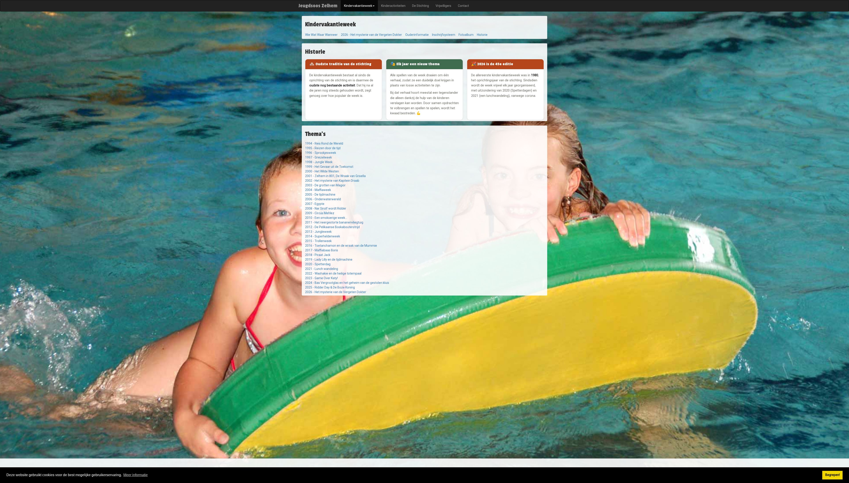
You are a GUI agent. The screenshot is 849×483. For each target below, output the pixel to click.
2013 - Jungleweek (318, 231)
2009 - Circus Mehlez (319, 213)
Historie (482, 34)
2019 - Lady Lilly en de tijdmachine (328, 259)
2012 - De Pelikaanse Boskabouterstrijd (332, 227)
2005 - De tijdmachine (320, 194)
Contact (463, 6)
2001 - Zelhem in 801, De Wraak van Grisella (335, 176)
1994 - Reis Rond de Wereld (324, 143)
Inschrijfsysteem (443, 34)
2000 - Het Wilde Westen (322, 171)
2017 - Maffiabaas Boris (321, 250)
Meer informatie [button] (135, 475)
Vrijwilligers (443, 6)
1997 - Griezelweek (318, 157)
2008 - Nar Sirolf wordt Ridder (325, 208)
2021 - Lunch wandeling (321, 269)
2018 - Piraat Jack (317, 255)
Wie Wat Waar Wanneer (321, 34)
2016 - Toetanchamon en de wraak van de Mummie (341, 245)
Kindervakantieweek (358, 6)
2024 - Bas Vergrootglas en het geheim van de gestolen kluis (347, 282)
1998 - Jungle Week (319, 162)
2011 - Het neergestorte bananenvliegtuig (334, 222)
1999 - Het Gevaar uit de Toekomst (329, 166)
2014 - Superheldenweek (322, 236)
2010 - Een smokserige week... (326, 218)
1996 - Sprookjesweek (320, 153)
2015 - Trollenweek (318, 241)
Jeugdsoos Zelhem (317, 6)
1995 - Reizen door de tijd (322, 148)
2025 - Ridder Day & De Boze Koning (330, 287)
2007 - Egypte (314, 204)
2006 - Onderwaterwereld (323, 199)
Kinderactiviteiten (393, 6)
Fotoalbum (466, 34)
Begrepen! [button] (832, 475)
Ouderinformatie (417, 34)
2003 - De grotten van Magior (325, 185)
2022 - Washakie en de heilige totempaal (333, 273)
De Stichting (420, 6)
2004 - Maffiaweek (318, 190)
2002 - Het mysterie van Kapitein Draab (332, 180)
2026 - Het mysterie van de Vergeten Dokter (371, 34)
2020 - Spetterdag (318, 264)
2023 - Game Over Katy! (321, 278)
